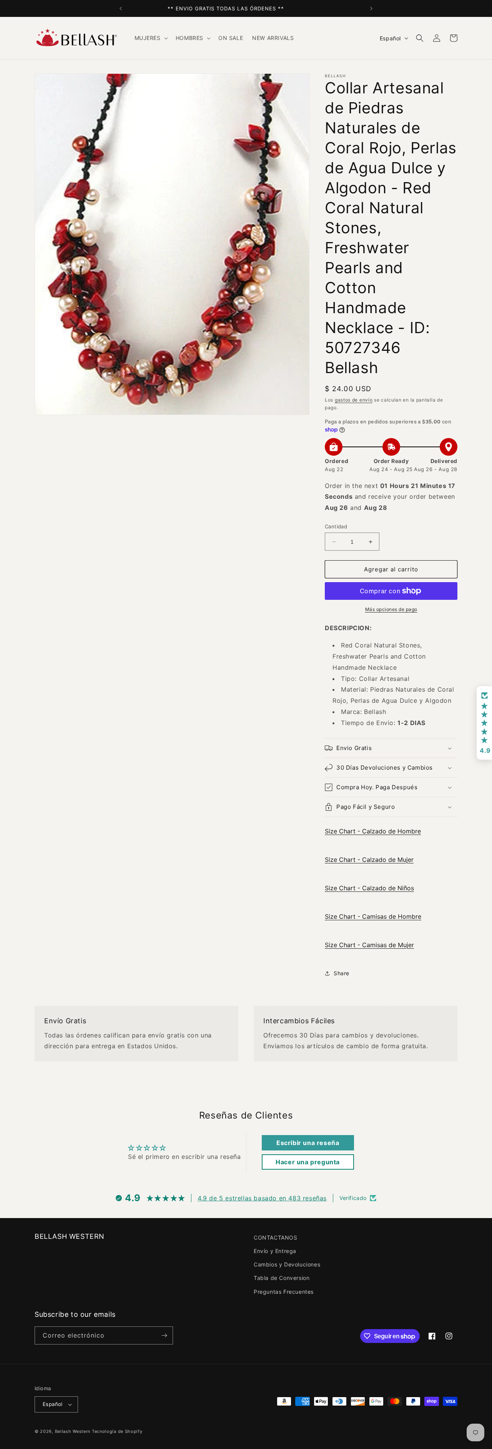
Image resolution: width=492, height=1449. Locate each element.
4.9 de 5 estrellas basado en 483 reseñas (262, 1198)
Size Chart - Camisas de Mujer (369, 945)
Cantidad (336, 526)
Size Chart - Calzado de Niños (369, 888)
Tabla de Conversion (281, 1278)
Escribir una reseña (307, 1143)
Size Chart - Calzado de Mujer (369, 859)
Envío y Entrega (275, 1251)
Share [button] (341, 973)
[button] (150, 38)
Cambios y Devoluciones (287, 1264)
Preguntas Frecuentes (284, 1291)
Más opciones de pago (391, 609)
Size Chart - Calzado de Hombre (373, 831)
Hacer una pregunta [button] (308, 1162)
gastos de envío (354, 400)
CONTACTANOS (276, 1237)
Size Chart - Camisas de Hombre (373, 916)
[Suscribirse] (164, 1335)
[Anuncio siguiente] (371, 8)
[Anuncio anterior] (120, 8)
